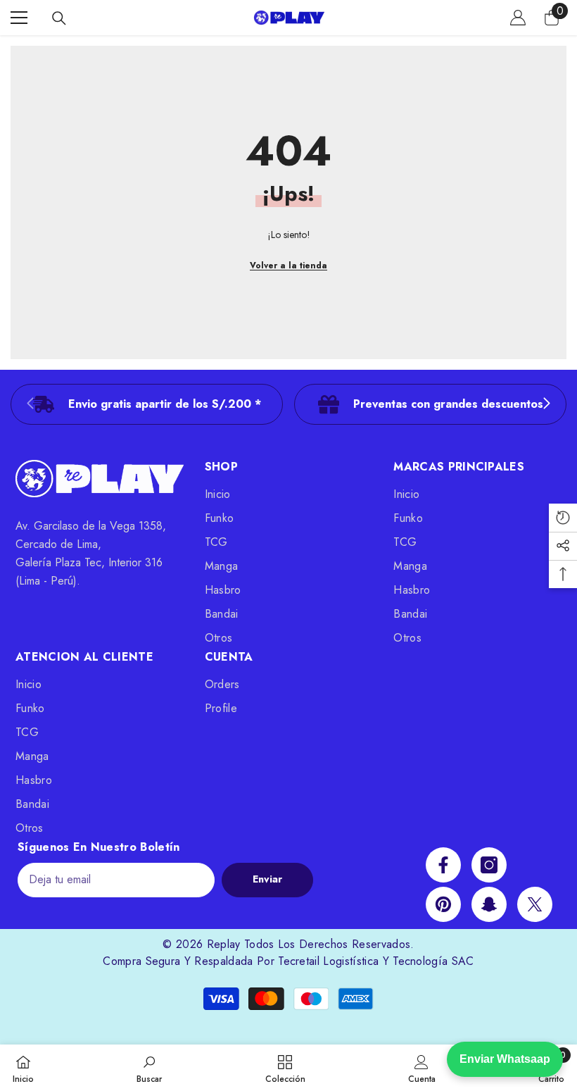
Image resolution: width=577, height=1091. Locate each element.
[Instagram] (489, 865)
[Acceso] (518, 17)
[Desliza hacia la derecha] (546, 404)
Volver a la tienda (288, 265)
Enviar (267, 879)
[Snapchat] (489, 904)
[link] (147, 404)
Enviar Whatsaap (504, 1059)
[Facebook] (443, 865)
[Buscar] (59, 18)
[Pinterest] (443, 904)
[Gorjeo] (534, 904)
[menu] (19, 17)
